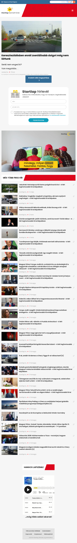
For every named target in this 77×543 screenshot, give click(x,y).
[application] (38, 151)
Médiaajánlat (48, 534)
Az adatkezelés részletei (57, 115)
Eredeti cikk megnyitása (38, 78)
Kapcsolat (29, 534)
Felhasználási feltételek (33, 531)
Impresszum (38, 534)
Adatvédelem (46, 531)
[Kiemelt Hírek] (12, 10)
